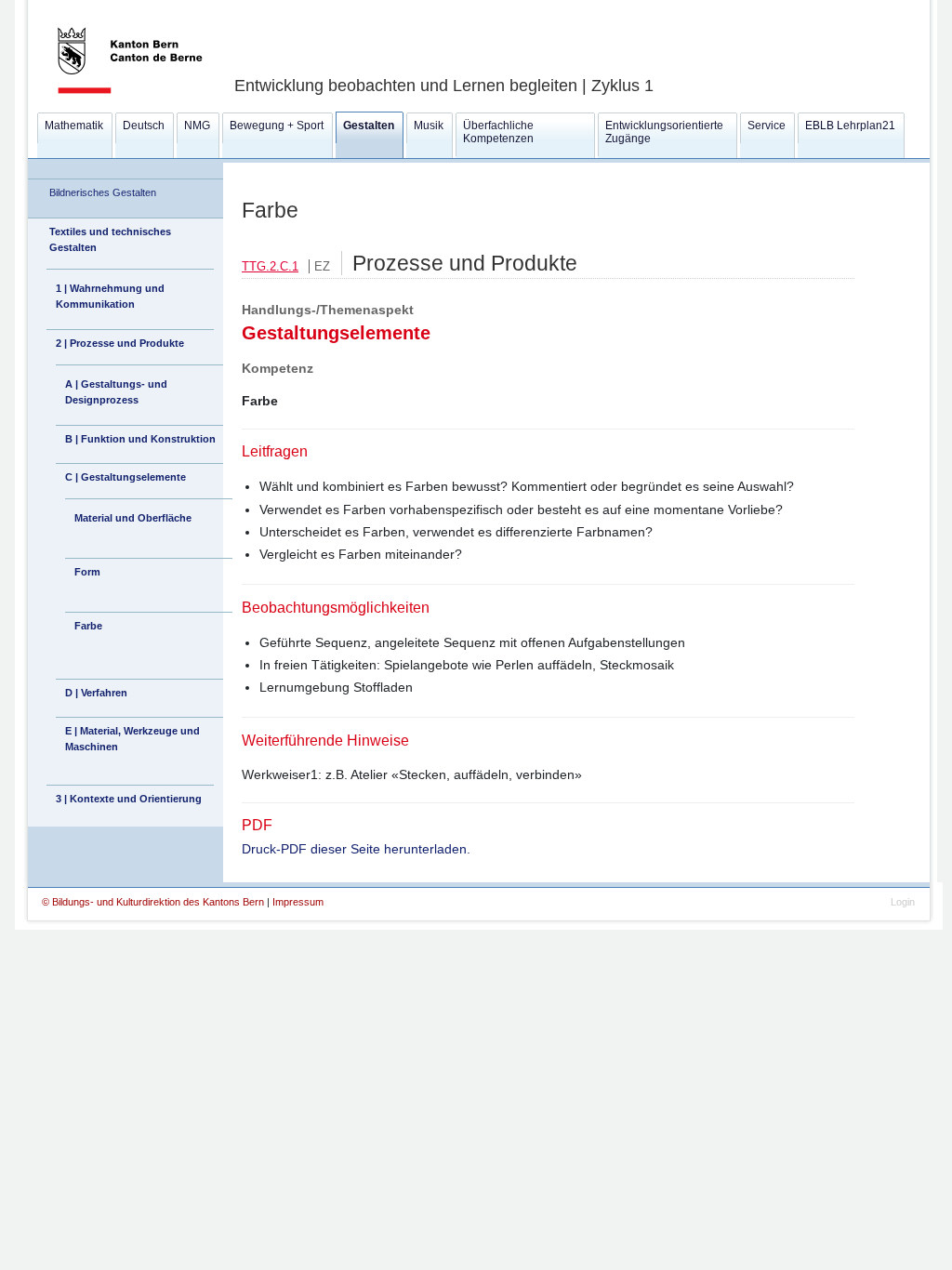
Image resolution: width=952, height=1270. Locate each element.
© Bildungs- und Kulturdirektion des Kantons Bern (154, 901)
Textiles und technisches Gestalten (110, 239)
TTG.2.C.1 (270, 266)
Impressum (298, 901)
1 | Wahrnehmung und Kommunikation (110, 296)
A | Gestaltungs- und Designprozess (116, 391)
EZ (322, 266)
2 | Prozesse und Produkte (120, 343)
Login (903, 901)
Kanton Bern (107, 6)
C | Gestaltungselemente (125, 477)
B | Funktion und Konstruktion (140, 438)
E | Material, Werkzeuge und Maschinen (132, 738)
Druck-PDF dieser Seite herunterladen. (356, 848)
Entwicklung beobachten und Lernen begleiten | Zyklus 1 (444, 85)
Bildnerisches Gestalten (102, 192)
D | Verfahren (96, 692)
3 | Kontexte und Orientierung (129, 798)
